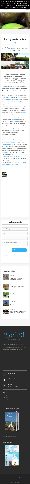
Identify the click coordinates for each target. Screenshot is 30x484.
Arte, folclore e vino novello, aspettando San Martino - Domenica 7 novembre (16, 278)
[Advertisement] (15, 200)
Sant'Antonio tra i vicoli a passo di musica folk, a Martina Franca (18, 312)
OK (25, 7)
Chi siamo (6, 397)
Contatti (6, 400)
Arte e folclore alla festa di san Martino (17, 303)
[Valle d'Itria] (6, 11)
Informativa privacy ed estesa (11, 402)
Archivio (14, 50)
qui (22, 7)
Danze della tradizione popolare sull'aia (17, 295)
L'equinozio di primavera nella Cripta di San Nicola (17, 287)
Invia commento (20, 250)
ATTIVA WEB (16, 482)
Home (5, 395)
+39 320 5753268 (11, 373)
